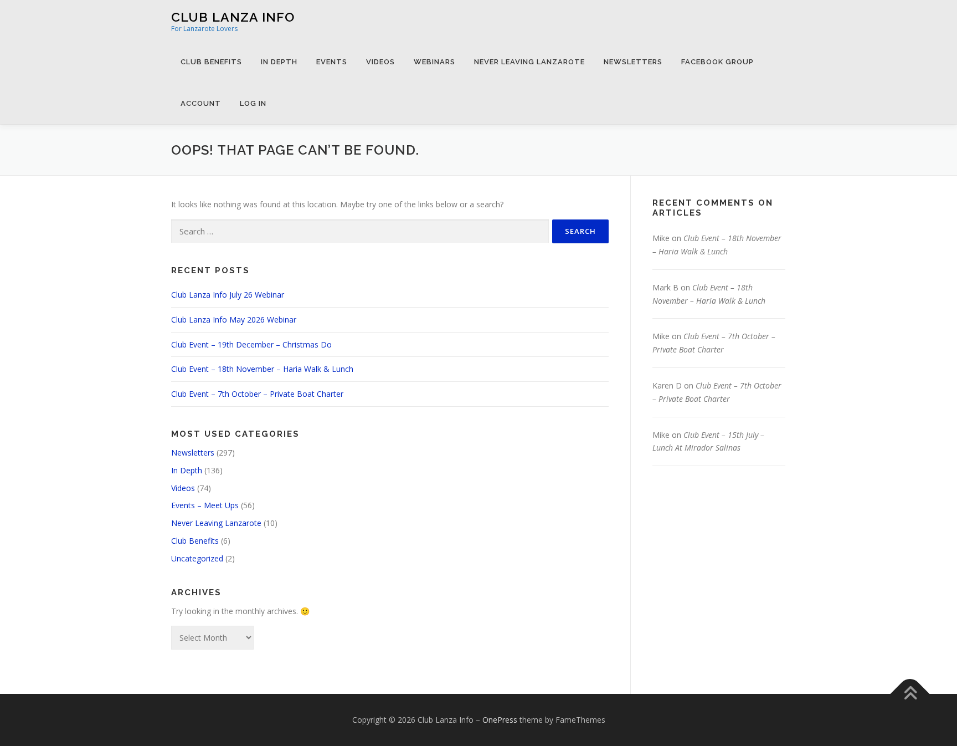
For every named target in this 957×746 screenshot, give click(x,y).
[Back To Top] (910, 694)
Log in (253, 103)
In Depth (279, 62)
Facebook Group (717, 62)
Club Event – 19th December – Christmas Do (251, 344)
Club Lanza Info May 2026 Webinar (233, 319)
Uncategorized (197, 558)
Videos (380, 62)
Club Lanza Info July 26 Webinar (227, 294)
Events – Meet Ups (205, 505)
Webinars (434, 62)
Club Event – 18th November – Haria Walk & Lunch (262, 369)
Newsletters (633, 62)
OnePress (499, 719)
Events (331, 62)
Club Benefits (211, 62)
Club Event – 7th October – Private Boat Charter (257, 394)
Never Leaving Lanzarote (529, 62)
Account (201, 103)
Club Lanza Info (233, 16)
